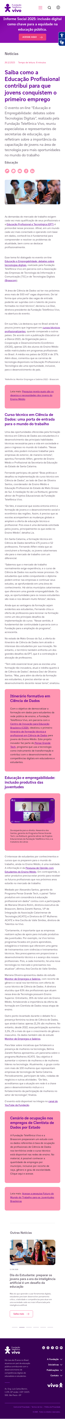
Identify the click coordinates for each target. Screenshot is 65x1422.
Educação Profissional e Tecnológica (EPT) (30, 224)
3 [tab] (29, 1327)
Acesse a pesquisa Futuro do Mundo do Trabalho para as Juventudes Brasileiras (32, 1197)
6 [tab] (50, 1327)
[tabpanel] (38, 1275)
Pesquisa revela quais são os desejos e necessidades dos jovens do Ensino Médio (32, 395)
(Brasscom (10, 280)
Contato (54, 1375)
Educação (11, 162)
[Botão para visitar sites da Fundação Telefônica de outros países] (58, 7)
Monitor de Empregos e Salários (22, 979)
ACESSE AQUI (29, 37)
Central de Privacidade (22, 1407)
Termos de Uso (37, 1407)
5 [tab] (43, 1327)
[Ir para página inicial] (11, 7)
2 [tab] (22, 1327)
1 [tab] (15, 1327)
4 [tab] (36, 1327)
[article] (32, 712)
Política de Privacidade (52, 1407)
